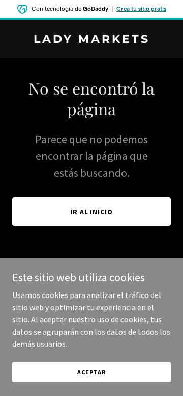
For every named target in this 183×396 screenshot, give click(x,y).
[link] (91, 40)
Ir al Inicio (91, 211)
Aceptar (91, 372)
